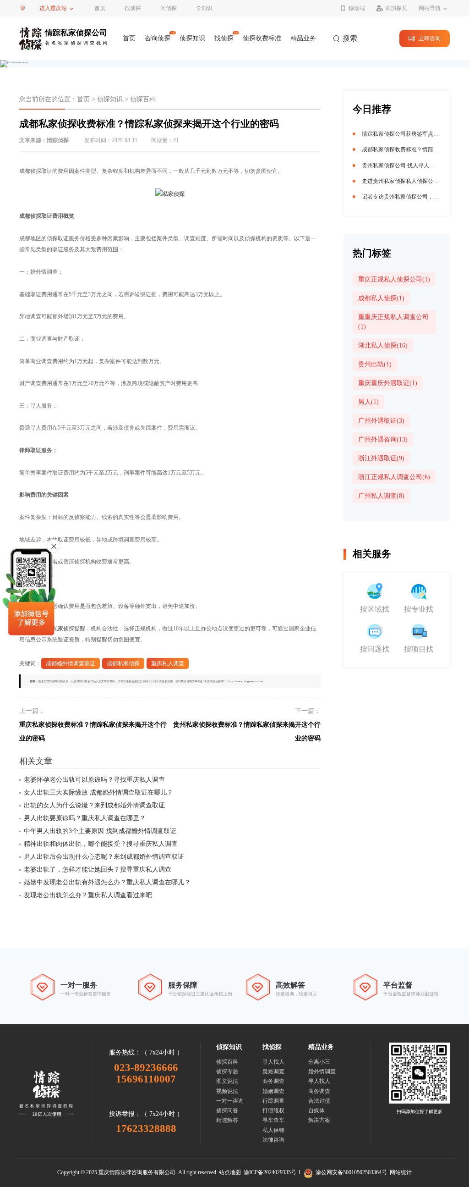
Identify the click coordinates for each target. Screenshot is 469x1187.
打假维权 (273, 1110)
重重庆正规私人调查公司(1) (393, 322)
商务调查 (273, 1081)
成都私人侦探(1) (381, 298)
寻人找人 (273, 1062)
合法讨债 (319, 1101)
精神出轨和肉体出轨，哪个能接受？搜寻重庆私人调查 (101, 843)
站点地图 (230, 1172)
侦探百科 (143, 99)
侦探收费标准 (262, 38)
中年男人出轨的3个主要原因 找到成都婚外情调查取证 (100, 831)
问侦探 (168, 8)
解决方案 (319, 1120)
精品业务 (303, 38)
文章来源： (44, 140)
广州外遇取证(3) (381, 420)
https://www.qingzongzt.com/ (245, 681)
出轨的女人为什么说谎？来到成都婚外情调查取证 (94, 805)
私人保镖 (273, 1130)
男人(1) (368, 401)
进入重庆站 (53, 8)
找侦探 (133, 8)
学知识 (204, 8)
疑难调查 (273, 1071)
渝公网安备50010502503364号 (350, 1172)
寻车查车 (273, 1120)
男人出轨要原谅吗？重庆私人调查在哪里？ (85, 818)
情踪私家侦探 (57, 628)
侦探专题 (227, 1071)
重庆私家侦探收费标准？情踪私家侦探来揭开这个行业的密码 (93, 731)
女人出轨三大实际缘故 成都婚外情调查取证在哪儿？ (98, 792)
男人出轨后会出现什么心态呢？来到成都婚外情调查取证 (104, 856)
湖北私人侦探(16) (383, 345)
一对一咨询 (230, 1101)
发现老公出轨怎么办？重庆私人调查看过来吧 (88, 895)
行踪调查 (273, 1101)
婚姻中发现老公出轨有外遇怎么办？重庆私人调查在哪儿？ (107, 882)
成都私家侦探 (123, 663)
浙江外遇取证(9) (381, 458)
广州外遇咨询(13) (383, 439)
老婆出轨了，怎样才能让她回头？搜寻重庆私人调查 (97, 869)
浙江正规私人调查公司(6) (394, 477)
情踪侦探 (58, 140)
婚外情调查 (322, 1071)
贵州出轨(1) (375, 364)
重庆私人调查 (167, 663)
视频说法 (227, 1091)
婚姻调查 (273, 1091)
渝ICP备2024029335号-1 (272, 1172)
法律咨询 (273, 1140)
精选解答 (227, 1120)
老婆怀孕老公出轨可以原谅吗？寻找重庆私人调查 (94, 779)
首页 (99, 8)
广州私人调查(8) (381, 495)
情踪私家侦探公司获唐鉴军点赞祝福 (406, 134)
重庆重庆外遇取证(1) (387, 383)
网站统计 (401, 1172)
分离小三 (319, 1062)
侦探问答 (227, 1110)
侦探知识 (192, 38)
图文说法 (227, 1081)
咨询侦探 (157, 38)
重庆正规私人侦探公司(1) (394, 279)
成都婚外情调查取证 (70, 663)
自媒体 (316, 1110)
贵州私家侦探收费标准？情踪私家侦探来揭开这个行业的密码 (247, 731)
